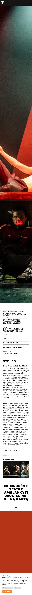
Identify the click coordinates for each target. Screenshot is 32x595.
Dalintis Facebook (11, 450)
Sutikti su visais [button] (7, 591)
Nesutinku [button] (17, 588)
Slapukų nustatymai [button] (7, 588)
